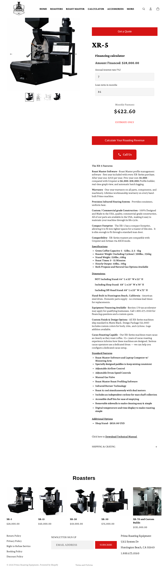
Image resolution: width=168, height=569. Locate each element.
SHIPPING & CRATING (103, 446)
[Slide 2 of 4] (39, 97)
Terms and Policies (84, 565)
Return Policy (14, 535)
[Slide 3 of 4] (48, 97)
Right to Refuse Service (19, 546)
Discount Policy (15, 556)
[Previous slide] (10, 54)
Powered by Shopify (49, 565)
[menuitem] (130, 9)
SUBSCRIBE (106, 545)
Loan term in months (106, 85)
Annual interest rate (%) (108, 69)
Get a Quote (125, 31)
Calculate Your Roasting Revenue (125, 140)
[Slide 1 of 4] (29, 97)
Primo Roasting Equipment (26, 565)
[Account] (150, 9)
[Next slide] (76, 54)
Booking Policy (14, 551)
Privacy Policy (14, 541)
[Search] (143, 9)
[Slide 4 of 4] (57, 97)
